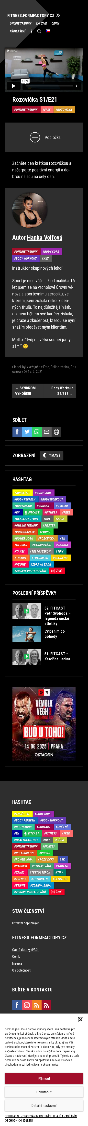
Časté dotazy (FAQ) (25, 950)
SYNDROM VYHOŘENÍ (25, 391)
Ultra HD (61, 558)
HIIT (46, 258)
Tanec (20, 551)
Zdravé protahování (31, 571)
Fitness (51, 512)
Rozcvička (64, 109)
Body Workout (26, 258)
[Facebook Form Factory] (17, 1005)
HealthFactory (27, 519)
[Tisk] (56, 432)
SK (63, 538)
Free (47, 109)
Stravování (42, 545)
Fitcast (33, 512)
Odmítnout (44, 1092)
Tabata (63, 545)
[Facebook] (17, 432)
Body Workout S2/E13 (62, 391)
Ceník (55, 23)
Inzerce (17, 963)
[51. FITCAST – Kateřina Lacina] (43, 668)
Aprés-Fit (23, 493)
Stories (21, 545)
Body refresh (25, 499)
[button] (80, 1019)
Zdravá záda (41, 564)
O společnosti (21, 970)
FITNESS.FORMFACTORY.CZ (31, 16)
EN (18, 512)
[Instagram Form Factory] (27, 1005)
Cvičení (63, 506)
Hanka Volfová (44, 237)
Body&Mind (24, 506)
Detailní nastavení (44, 1105)
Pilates (49, 525)
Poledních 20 (25, 532)
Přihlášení (17, 31)
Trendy (21, 558)
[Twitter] (27, 432)
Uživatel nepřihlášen (26, 923)
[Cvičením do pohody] (43, 645)
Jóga (60, 519)
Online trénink (20, 23)
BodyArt (45, 506)
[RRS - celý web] (37, 1005)
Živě (44, 23)
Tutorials (40, 558)
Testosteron (41, 551)
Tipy (60, 551)
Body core (51, 251)
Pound (45, 532)
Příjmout (44, 1078)
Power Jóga (24, 538)
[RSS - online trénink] (46, 1005)
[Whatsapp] (37, 432)
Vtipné (20, 564)
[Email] (47, 432)
